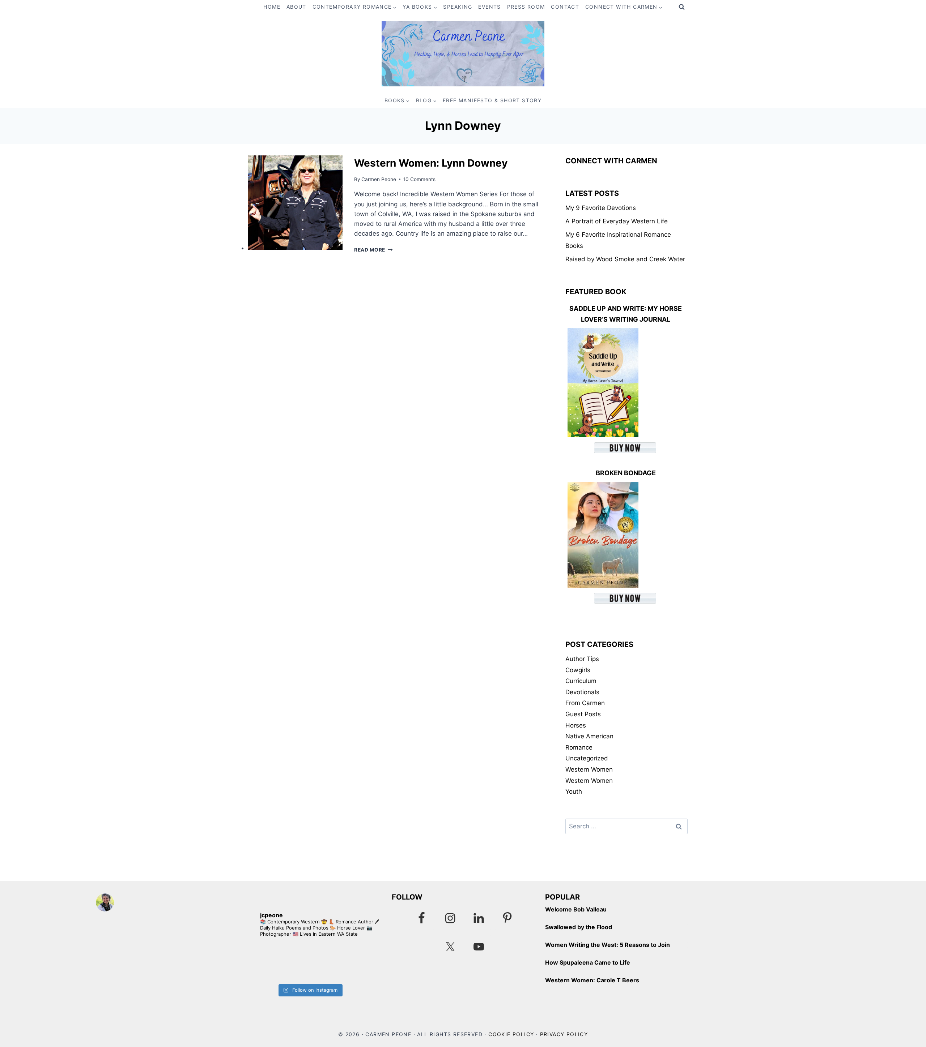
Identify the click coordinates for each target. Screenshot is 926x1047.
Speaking (457, 7)
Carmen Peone (378, 179)
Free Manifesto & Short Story (492, 100)
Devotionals (582, 692)
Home (271, 7)
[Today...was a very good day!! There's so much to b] (345, 962)
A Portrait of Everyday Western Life (616, 221)
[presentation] (295, 202)
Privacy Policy (564, 1034)
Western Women (589, 769)
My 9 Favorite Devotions (600, 207)
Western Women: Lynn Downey (430, 163)
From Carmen (585, 703)
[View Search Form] (681, 7)
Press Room (526, 7)
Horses (575, 725)
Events (489, 7)
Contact (565, 7)
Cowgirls (577, 670)
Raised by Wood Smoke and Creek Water (625, 259)
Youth (573, 791)
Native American (589, 736)
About (296, 7)
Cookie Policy (511, 1034)
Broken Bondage (626, 473)
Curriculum (580, 681)
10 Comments (419, 179)
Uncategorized (586, 758)
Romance (578, 747)
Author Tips (582, 658)
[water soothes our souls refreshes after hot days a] (274, 962)
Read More (373, 250)
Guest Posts (583, 714)
